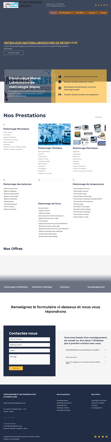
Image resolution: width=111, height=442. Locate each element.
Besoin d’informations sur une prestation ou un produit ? (82, 350)
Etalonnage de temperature (88, 184)
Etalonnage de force (49, 203)
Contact (103, 12)
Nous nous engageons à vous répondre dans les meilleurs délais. (83, 362)
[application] (72, 12)
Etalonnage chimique (63, 408)
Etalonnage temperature (64, 403)
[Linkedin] (104, 5)
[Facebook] (95, 5)
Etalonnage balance (62, 400)
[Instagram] (101, 5)
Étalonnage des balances (17, 184)
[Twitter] (98, 5)
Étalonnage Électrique (85, 148)
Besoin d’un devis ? (71, 357)
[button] (86, 349)
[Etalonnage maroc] (10, 5)
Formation (64, 287)
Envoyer (16, 368)
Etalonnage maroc (31, 4)
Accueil (53, 12)
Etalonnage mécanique (63, 410)
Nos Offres (80, 12)
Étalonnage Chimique (50, 148)
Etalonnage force (62, 405)
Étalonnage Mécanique (16, 129)
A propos (92, 12)
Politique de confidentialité (11, 439)
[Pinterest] (107, 5)
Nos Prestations (65, 12)
